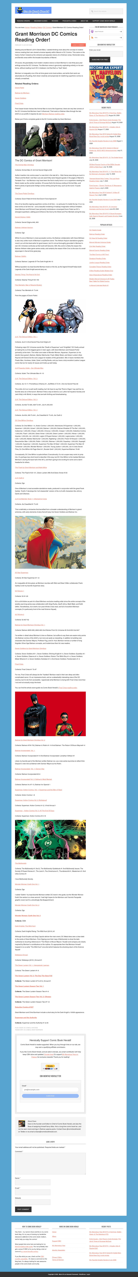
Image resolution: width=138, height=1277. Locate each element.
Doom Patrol (19, 88)
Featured (34, 1028)
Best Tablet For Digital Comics (99, 281)
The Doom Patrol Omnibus (24, 193)
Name (17, 1178)
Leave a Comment (78, 45)
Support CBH (56, 1241)
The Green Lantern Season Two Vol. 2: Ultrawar (33, 996)
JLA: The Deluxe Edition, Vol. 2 (26, 378)
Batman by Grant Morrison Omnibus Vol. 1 (30, 625)
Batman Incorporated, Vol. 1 (25, 750)
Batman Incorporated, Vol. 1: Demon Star (29, 769)
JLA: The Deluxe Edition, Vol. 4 (26, 410)
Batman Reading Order (97, 234)
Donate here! (49, 1054)
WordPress (82, 1274)
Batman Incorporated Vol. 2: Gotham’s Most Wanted (33, 779)
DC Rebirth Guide (95, 230)
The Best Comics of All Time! (99, 254)
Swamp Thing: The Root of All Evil (27, 274)
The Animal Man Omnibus (24, 165)
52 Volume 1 (19, 591)
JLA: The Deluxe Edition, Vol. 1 (26, 337)
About (54, 1236)
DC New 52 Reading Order (98, 238)
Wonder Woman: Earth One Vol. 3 (28, 915)
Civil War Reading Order (97, 246)
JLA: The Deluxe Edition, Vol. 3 (26, 399)
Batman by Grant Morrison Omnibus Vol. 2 (30, 740)
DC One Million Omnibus (24, 420)
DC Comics (27, 1028)
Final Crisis (19, 103)
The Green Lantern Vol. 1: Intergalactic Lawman (32, 965)
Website (18, 1198)
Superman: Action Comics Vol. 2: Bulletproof (31, 800)
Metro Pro (62, 1274)
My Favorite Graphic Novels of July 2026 (102, 141)
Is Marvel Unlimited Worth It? (99, 285)
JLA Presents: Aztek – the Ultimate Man (29, 368)
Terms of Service (58, 1260)
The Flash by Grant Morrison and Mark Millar (31, 467)
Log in (88, 1274)
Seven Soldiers (20, 98)
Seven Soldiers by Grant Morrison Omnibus (30, 648)
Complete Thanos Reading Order (100, 267)
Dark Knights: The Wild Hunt (25, 926)
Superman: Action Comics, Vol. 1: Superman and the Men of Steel (38, 790)
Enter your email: (95, 50)
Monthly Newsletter (58, 1250)
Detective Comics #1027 (24, 1007)
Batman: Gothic (20, 256)
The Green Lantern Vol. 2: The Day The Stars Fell (33, 976)
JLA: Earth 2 (19, 478)
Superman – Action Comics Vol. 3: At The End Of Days (34, 810)
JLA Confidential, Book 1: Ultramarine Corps (31, 499)
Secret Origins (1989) (22, 217)
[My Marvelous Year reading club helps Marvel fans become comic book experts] (106, 102)
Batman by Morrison (22, 93)
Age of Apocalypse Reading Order (100, 275)
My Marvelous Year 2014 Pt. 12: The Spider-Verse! (106, 157)
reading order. (68, 687)
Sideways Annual (21, 955)
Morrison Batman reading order (53, 114)
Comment (19, 1151)
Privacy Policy (57, 1257)
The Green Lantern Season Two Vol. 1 (29, 986)
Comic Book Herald (33, 11)
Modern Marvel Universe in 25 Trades (101, 279)
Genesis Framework (72, 1274)
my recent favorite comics (29, 1251)
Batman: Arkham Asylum (24, 227)
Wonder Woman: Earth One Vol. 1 (27, 884)
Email (17, 1188)
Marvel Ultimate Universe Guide (100, 242)
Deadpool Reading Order (97, 258)
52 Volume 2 (19, 614)
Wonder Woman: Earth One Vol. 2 (27, 905)
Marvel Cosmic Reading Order (99, 250)
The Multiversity (20, 863)
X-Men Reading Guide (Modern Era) (101, 271)
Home (54, 1232)
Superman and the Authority (26, 1017)
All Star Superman (21, 572)
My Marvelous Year (58, 1245)
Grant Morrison (37, 1030)
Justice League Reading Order (99, 262)
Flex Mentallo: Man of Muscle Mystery (28, 285)
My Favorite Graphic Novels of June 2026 (103, 199)
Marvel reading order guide (24, 1246)
